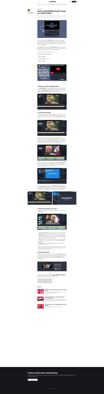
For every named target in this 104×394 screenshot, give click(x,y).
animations (40, 241)
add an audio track (45, 185)
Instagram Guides (59, 4)
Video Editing (48, 4)
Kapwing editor (41, 47)
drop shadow (61, 240)
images (50, 243)
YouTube (38, 91)
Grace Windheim (30, 12)
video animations (63, 235)
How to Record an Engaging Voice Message (45, 282)
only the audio (58, 116)
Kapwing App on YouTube (60, 274)
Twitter (47, 91)
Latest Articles (39, 4)
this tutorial (59, 142)
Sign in (70, 1)
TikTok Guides (65, 4)
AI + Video (43, 4)
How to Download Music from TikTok (44, 281)
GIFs (53, 243)
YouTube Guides (53, 4)
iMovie (61, 43)
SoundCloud (43, 91)
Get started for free (33, 379)
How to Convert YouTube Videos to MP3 (45, 280)
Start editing (74, 1)
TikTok (49, 91)
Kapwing (44, 44)
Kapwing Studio (48, 54)
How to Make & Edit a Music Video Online (45, 279)
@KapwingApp (55, 275)
